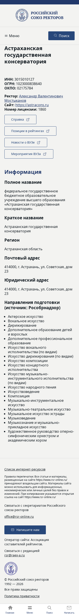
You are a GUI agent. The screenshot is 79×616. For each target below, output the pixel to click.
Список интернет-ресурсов (24, 469)
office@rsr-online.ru (19, 516)
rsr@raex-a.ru (14, 555)
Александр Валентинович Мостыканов (33, 98)
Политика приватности (22, 596)
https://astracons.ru (32, 104)
